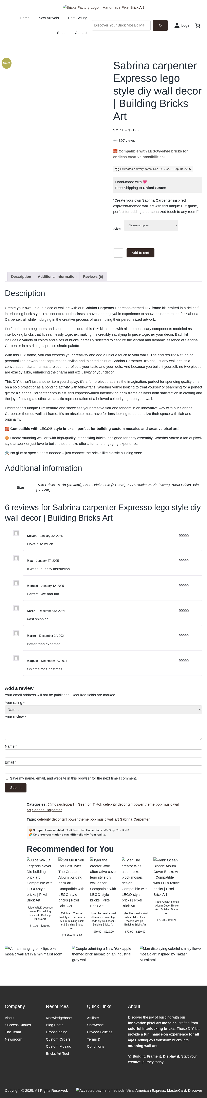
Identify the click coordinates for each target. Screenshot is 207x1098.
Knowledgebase (59, 1018)
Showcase (95, 1025)
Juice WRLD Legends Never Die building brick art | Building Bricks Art (40, 913)
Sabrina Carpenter (47, 810)
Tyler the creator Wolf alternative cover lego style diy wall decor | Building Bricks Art (103, 919)
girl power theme (141, 804)
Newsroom (13, 1039)
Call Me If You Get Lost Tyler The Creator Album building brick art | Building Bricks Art (72, 921)
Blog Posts (54, 1025)
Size (117, 229)
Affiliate (93, 1018)
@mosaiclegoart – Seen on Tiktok (75, 804)
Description (21, 277)
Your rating (15, 703)
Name (11, 746)
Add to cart (140, 253)
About (9, 1018)
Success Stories (18, 1025)
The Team (13, 1032)
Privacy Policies (99, 1032)
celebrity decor (115, 804)
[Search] (160, 25)
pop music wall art (104, 819)
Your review (15, 717)
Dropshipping (56, 1032)
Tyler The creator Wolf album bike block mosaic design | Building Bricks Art (135, 919)
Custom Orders (58, 1039)
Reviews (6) (93, 277)
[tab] (21, 276)
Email (10, 762)
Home (25, 18)
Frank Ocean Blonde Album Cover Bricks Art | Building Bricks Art (167, 907)
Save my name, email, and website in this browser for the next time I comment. (73, 778)
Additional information (57, 277)
